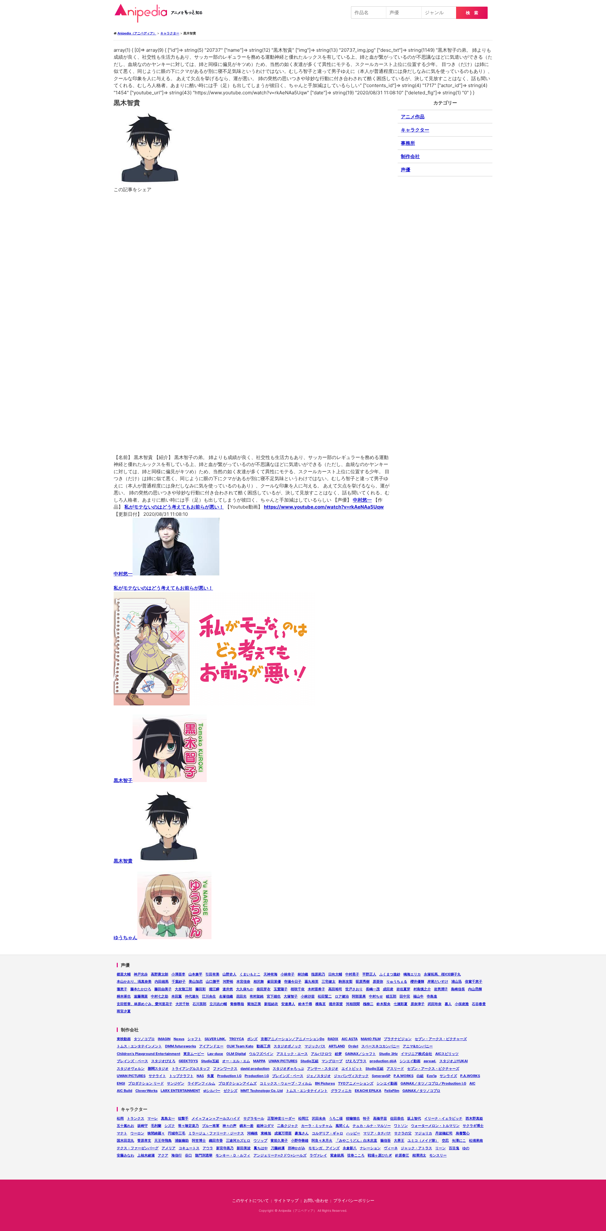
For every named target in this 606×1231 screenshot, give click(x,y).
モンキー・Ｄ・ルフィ (233, 1155)
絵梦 (338, 1053)
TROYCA (236, 1039)
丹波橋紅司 (444, 1133)
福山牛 (418, 996)
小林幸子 (287, 974)
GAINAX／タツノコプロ (421, 1090)
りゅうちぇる (396, 981)
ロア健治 (342, 996)
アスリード (395, 1068)
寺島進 (432, 996)
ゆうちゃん (125, 937)
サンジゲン (175, 1083)
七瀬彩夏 (400, 1004)
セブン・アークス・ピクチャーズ (441, 1039)
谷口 (188, 1155)
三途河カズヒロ (238, 1140)
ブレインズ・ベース (132, 1061)
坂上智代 (414, 1118)
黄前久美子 (279, 1140)
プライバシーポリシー (353, 1201)
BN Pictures (325, 1083)
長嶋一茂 (373, 989)
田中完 (405, 996)
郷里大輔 (124, 974)
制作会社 (410, 156)
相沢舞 (258, 981)
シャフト (194, 1039)
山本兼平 (195, 974)
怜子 (366, 1118)
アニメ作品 (413, 117)
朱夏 (210, 1076)
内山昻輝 (475, 989)
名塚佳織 (226, 996)
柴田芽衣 (263, 989)
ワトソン (401, 1125)
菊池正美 (254, 1004)
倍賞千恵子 (473, 981)
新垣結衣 (271, 1004)
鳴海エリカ (412, 974)
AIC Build (124, 1090)
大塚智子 (291, 996)
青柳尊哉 (237, 1004)
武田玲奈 (435, 1004)
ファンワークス (225, 1068)
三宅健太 (329, 981)
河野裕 (228, 981)
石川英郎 (199, 1004)
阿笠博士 (199, 1140)
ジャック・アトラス (416, 1148)
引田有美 (212, 974)
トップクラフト (181, 1076)
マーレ (152, 1118)
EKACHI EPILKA (368, 1090)
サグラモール (253, 1118)
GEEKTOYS (188, 1061)
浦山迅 (456, 981)
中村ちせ (376, 996)
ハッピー (353, 1133)
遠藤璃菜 (141, 996)
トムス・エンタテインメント (139, 1046)
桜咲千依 (298, 989)
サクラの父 (403, 1133)
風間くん (342, 1125)
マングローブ (332, 1061)
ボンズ (252, 1039)
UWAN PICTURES (283, 1061)
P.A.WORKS (403, 1076)
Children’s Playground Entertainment (148, 1053)
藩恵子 (122, 989)
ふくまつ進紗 (389, 974)
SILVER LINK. (215, 1039)
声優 (405, 170)
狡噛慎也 (353, 1118)
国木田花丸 (125, 1140)
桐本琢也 (124, 996)
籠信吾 (385, 1140)
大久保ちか (244, 989)
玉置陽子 (281, 989)
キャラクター (415, 130)
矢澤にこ (459, 1140)
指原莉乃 (318, 974)
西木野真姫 (474, 1118)
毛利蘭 (156, 1125)
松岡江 (303, 1118)
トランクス (135, 1118)
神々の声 (229, 1125)
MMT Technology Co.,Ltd (262, 1090)
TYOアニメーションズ (355, 1083)
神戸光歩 (141, 974)
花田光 (241, 996)
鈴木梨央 (383, 1004)
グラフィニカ (341, 1090)
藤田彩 (200, 989)
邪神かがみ (296, 1148)
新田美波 (244, 1148)
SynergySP (381, 1076)
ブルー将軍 (210, 1125)
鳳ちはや (261, 1148)
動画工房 (263, 1046)
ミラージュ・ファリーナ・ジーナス (216, 1133)
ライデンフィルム (201, 1083)
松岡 (120, 1118)
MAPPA (259, 1061)
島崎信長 (458, 989)
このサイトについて (250, 1201)
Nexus (179, 1039)
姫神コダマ (265, 1125)
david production (255, 1068)
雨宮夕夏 (124, 1011)
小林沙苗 (308, 996)
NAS (200, 1076)
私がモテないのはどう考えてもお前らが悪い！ (174, 507)
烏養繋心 (463, 1133)
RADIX (333, 1039)
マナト (122, 1133)
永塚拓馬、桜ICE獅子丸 (442, 974)
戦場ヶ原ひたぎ (380, 1155)
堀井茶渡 (336, 1004)
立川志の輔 (218, 1004)
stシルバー (211, 1090)
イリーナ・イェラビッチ (443, 1118)
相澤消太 (419, 1155)
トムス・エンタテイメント (307, 1090)
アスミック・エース (292, 1053)
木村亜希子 (316, 989)
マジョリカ (423, 1133)
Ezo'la (432, 1076)
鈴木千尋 (305, 1004)
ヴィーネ (391, 1148)
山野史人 (229, 974)
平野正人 (369, 974)
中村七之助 (159, 996)
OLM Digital (236, 1053)
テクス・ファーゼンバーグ (137, 1148)
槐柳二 (368, 1004)
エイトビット (352, 1068)
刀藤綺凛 (278, 1148)
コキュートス (189, 1148)
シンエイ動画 (410, 1061)
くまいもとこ (250, 974)
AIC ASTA (350, 1039)
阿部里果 (359, 996)
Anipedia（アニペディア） (161, 13)
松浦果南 (476, 1140)
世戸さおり (354, 989)
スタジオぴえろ (163, 1061)
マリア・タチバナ (377, 1133)
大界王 (399, 1140)
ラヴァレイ (318, 1155)
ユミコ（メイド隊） (423, 1140)
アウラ (208, 1148)
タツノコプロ (144, 1039)
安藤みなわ (125, 1155)
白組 (420, 1076)
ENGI (121, 1083)
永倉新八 (350, 1148)
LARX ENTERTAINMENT (180, 1090)
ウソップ (260, 1140)
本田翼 (176, 996)
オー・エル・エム (236, 1061)
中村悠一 (362, 500)
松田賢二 (325, 996)
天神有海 (270, 974)
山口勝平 (213, 981)
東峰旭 (266, 1133)
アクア (163, 1155)
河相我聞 (353, 1004)
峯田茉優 (274, 981)
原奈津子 (418, 1004)
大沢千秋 (182, 1004)
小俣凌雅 (462, 1004)
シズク (169, 1125)
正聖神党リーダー (281, 1118)
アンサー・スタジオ (322, 1068)
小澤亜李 (178, 974)
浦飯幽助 (182, 1140)
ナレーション (370, 1148)
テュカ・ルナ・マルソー (372, 1125)
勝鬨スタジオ (158, 1068)
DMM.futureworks (180, 1046)
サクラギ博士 (473, 1125)
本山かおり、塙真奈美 (134, 981)
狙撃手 (183, 1118)
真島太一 (168, 1118)
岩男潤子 (441, 989)
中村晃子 (352, 974)
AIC (472, 1083)
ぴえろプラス (356, 1061)
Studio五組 (210, 1061)
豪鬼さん (302, 1133)
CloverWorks (146, 1090)
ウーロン (137, 1133)
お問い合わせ (316, 1201)
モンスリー (438, 1155)
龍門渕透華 (203, 1155)
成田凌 (388, 989)
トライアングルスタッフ (191, 1068)
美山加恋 (196, 981)
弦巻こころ (356, 1155)
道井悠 (228, 989)
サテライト (157, 1076)
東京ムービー (193, 1053)
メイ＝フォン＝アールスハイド (216, 1118)
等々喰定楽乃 (188, 1125)
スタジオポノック (287, 1046)
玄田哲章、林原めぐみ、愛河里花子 (144, 1004)
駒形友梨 (346, 981)
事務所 (408, 143)
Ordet (353, 1046)
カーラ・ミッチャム (316, 1125)
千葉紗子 (179, 981)
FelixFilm (391, 1090)
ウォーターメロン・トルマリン (435, 1125)
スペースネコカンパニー (380, 1046)
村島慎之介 (422, 989)
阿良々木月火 (322, 1140)
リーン (440, 1148)
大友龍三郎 (183, 989)
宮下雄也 (274, 996)
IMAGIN (164, 1039)
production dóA (383, 1061)
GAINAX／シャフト (360, 1053)
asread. (430, 1061)
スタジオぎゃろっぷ (288, 1068)
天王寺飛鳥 (163, 1140)
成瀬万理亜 (283, 1133)
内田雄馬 (162, 981)
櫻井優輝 (417, 981)
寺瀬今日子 (292, 981)
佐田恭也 (397, 1118)
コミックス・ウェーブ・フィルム (286, 1083)
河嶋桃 (252, 1133)
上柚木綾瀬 (146, 1155)
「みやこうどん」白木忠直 (356, 1140)
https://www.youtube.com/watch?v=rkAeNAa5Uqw (324, 507)
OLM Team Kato (240, 1046)
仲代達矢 (192, 996)
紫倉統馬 (337, 1155)
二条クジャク (287, 1125)
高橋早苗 (380, 1118)
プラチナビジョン (398, 1039)
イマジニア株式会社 (416, 1053)
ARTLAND (337, 1046)
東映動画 (124, 1039)
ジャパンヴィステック (351, 1076)
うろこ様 (336, 1118)
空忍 (445, 1140)
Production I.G (229, 1076)
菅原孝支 (144, 1140)
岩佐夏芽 (403, 989)
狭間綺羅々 (156, 1133)
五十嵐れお (125, 1125)
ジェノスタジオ (318, 1076)
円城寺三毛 (176, 1133)
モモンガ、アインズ (324, 1148)
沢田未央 (319, 1118)
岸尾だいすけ (437, 981)
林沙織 (303, 974)
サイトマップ (286, 1201)
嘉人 (448, 1004)
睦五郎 (391, 996)
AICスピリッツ (447, 1053)
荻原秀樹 (363, 981)
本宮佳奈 (243, 981)
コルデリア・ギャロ (327, 1133)
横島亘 (320, 1004)
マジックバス (315, 1046)
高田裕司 (335, 989)
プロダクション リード (146, 1083)
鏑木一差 (246, 1125)
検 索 (472, 12)
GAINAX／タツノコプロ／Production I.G (433, 1083)
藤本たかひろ (140, 989)
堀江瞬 (214, 989)
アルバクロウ (321, 1053)
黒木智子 (123, 780)
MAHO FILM (371, 1039)
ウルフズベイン (261, 1053)
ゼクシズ (230, 1090)
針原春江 (402, 1155)
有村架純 (257, 996)
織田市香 (216, 1140)
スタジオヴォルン (131, 1068)
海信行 (176, 1155)
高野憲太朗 (159, 974)
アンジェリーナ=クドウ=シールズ (279, 1155)
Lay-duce (215, 1053)
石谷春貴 (479, 1004)
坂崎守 (142, 1125)
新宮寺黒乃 (225, 1148)
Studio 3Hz (388, 1053)
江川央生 (209, 996)
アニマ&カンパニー (418, 1046)
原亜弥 (378, 981)
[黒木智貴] (252, 356)
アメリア (168, 1148)
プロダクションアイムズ (237, 1083)
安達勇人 (288, 1004)
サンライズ (448, 1076)
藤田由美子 (163, 989)
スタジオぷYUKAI (453, 1061)
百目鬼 (454, 1148)
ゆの (465, 1148)
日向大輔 (335, 974)
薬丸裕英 (311, 981)
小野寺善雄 (299, 1140)
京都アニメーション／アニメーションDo (292, 1039)
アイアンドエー (211, 1046)
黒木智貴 (123, 861)
